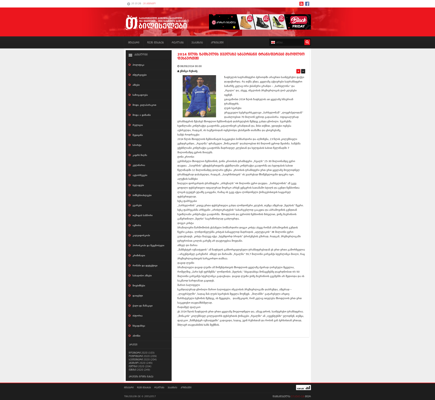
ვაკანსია (172, 388)
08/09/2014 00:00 (191, 66)
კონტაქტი (186, 388)
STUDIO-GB (297, 396)
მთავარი (129, 388)
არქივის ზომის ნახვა (141, 377)
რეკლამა (159, 388)
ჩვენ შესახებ (144, 388)
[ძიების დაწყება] (307, 42)
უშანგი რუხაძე (188, 71)
